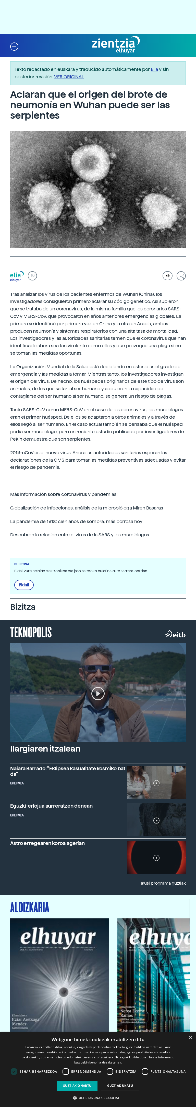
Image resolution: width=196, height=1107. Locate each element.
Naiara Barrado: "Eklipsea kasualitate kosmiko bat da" (67, 771)
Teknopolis (31, 631)
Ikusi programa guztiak (163, 883)
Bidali (24, 585)
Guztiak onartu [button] (77, 1085)
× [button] (190, 1037)
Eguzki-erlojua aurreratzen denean (51, 806)
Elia (154, 69)
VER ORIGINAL (69, 76)
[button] (14, 46)
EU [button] (32, 276)
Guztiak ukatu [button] (120, 1085)
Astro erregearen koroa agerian (47, 843)
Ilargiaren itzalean (45, 749)
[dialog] (98, 1069)
